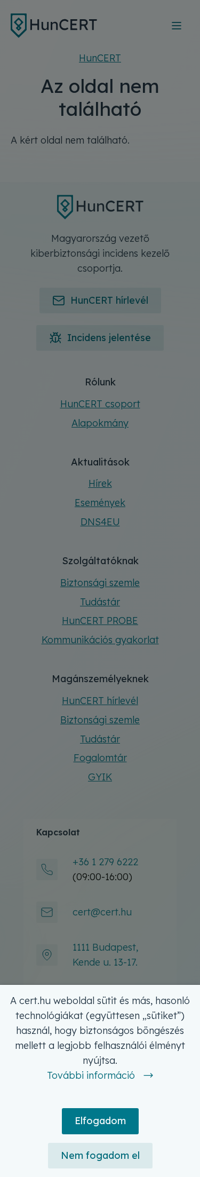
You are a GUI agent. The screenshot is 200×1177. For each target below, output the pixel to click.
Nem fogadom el (100, 1155)
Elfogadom (100, 1121)
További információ (91, 1075)
